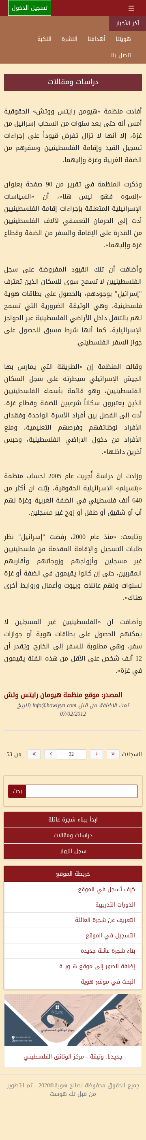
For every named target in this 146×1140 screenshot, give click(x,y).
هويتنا (123, 39)
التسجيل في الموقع (110, 935)
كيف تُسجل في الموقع (106, 889)
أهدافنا (96, 39)
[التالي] (50, 754)
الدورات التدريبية (115, 904)
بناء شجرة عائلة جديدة (108, 950)
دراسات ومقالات (73, 835)
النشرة (69, 39)
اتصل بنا (121, 55)
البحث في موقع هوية (108, 981)
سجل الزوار (73, 851)
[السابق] (96, 754)
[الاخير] (34, 754)
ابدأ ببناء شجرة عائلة (73, 819)
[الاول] (113, 754)
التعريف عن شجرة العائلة (105, 920)
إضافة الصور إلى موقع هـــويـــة (97, 966)
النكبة (44, 39)
